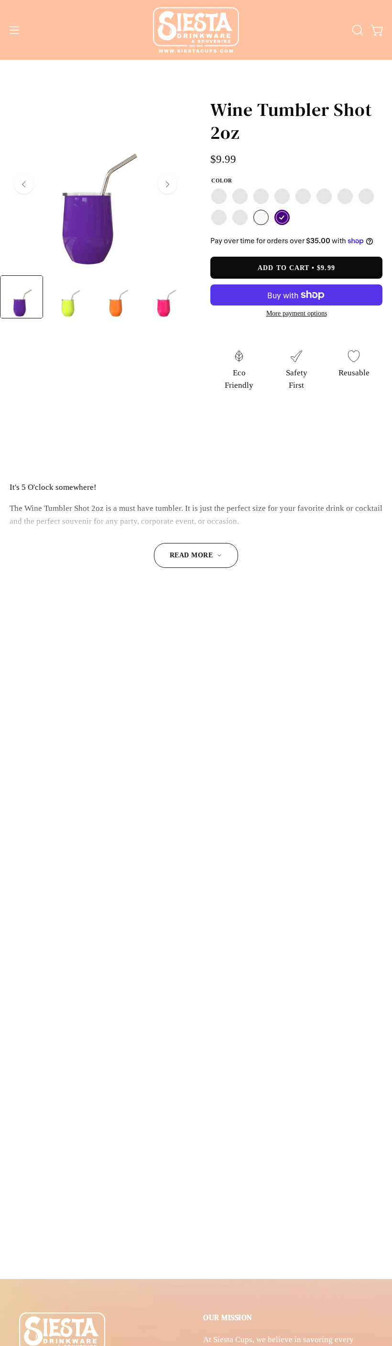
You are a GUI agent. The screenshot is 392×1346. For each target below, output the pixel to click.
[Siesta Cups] (196, 30)
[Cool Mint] (366, 196)
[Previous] (23, 184)
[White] (261, 217)
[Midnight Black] (240, 217)
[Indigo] (282, 217)
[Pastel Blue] (219, 217)
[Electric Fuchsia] (261, 196)
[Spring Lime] (282, 196)
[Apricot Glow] (240, 196)
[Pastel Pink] (324, 196)
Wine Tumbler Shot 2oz (291, 121)
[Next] (167, 184)
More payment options (296, 313)
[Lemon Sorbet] (219, 196)
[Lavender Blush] (345, 196)
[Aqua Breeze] (303, 196)
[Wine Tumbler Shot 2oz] (21, 296)
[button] (356, 30)
